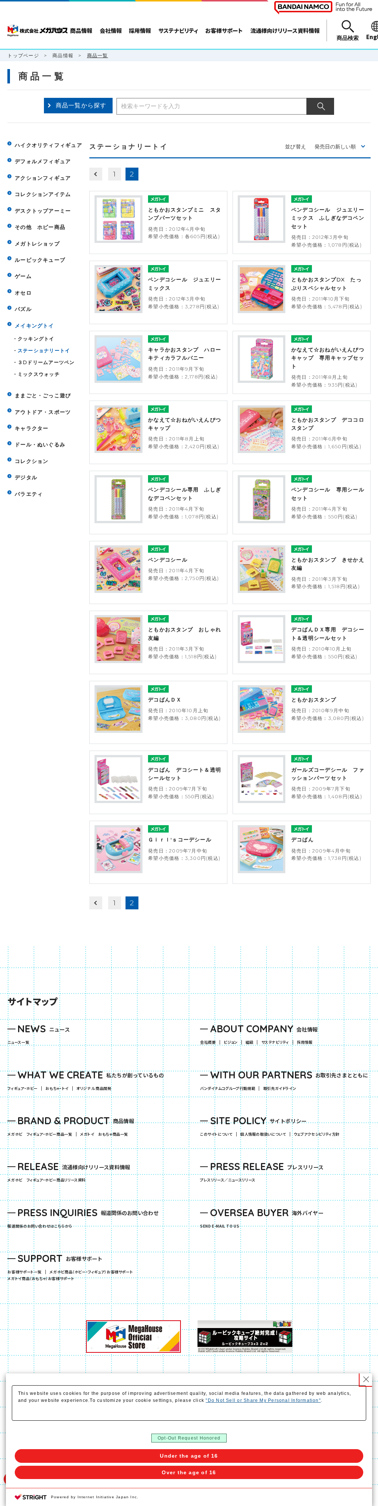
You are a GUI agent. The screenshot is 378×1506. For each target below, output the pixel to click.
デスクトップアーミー (43, 210)
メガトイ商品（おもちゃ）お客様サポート (42, 1278)
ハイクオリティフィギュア (48, 145)
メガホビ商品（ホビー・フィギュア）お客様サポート (93, 1272)
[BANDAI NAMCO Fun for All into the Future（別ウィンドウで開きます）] (323, 7)
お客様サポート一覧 (24, 1272)
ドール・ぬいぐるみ (40, 444)
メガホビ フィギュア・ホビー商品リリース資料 (48, 1180)
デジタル (26, 477)
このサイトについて (216, 1134)
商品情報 (62, 55)
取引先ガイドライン (279, 1088)
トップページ (23, 55)
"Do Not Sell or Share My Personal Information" (263, 1400)
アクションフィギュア (43, 178)
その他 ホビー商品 (40, 227)
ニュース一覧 (18, 1042)
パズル (23, 309)
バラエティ (29, 494)
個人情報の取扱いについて (263, 1134)
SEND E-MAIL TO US (219, 1226)
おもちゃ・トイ (58, 1088)
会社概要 (208, 1042)
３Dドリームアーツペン (46, 362)
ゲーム (23, 276)
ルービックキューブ (40, 260)
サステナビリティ (275, 1042)
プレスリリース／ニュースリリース (227, 1180)
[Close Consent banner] (366, 1379)
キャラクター (31, 428)
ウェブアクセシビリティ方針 (317, 1134)
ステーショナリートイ (44, 350)
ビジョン (230, 1042)
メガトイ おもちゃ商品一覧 (106, 1134)
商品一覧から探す (81, 105)
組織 (249, 1042)
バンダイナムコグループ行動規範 (227, 1088)
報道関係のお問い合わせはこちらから (39, 1226)
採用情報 (304, 1042)
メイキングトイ (34, 325)
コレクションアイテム (43, 194)
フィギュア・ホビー (24, 1088)
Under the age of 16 (189, 1456)
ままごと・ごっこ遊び (43, 395)
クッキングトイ (36, 339)
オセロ (23, 292)
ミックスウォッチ (39, 374)
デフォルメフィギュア (43, 161)
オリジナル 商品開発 (93, 1088)
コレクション (31, 461)
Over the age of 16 (189, 1472)
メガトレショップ (37, 243)
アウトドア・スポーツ (43, 412)
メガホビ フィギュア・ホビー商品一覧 (41, 1134)
